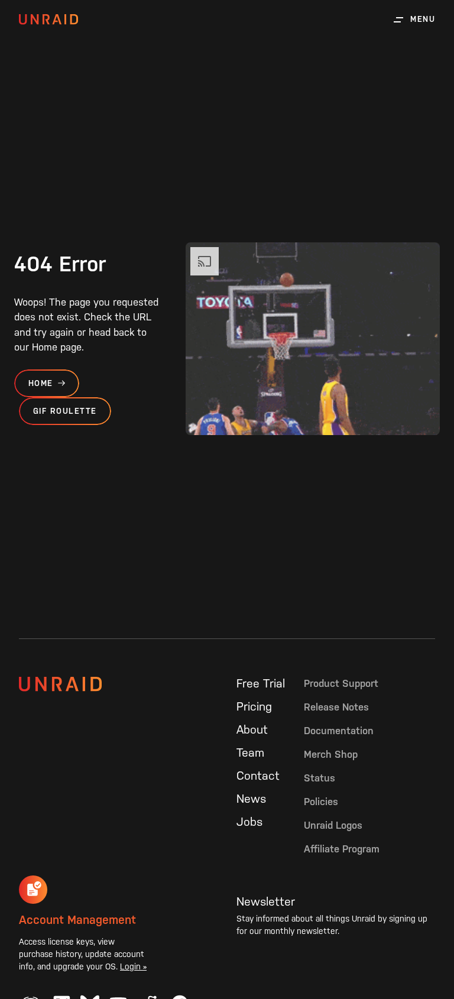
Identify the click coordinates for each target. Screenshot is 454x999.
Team (250, 752)
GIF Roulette (65, 411)
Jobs (249, 822)
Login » (133, 966)
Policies (321, 801)
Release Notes (336, 707)
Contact (258, 775)
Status (319, 778)
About (252, 729)
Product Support (341, 683)
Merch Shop (331, 754)
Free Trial (260, 683)
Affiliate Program (342, 849)
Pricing (254, 706)
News (251, 799)
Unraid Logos (333, 825)
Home (40, 383)
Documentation (339, 731)
